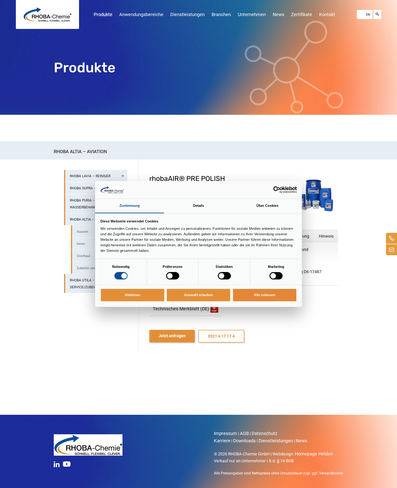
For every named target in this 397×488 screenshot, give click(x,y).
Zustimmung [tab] (129, 206)
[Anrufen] (391, 238)
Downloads (244, 440)
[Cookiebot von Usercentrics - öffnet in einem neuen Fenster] (277, 189)
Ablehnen (132, 295)
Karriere (222, 440)
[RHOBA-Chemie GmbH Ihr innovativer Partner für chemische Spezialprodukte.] (47, 14)
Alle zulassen (264, 295)
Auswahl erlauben (198, 295)
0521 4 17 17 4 (221, 336)
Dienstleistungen (275, 440)
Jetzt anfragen (172, 335)
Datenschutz (264, 433)
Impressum (225, 433)
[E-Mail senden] (391, 249)
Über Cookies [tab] (267, 206)
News (301, 440)
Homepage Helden (314, 454)
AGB (244, 433)
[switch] (172, 276)
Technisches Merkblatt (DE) (181, 308)
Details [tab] (198, 206)
